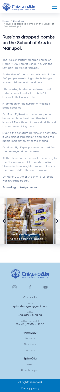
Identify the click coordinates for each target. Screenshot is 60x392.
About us (30, 338)
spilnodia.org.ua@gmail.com (30, 306)
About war (18, 21)
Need (30, 364)
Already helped (30, 370)
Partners (30, 350)
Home (5, 21)
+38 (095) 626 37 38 (30, 315)
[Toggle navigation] (55, 7)
